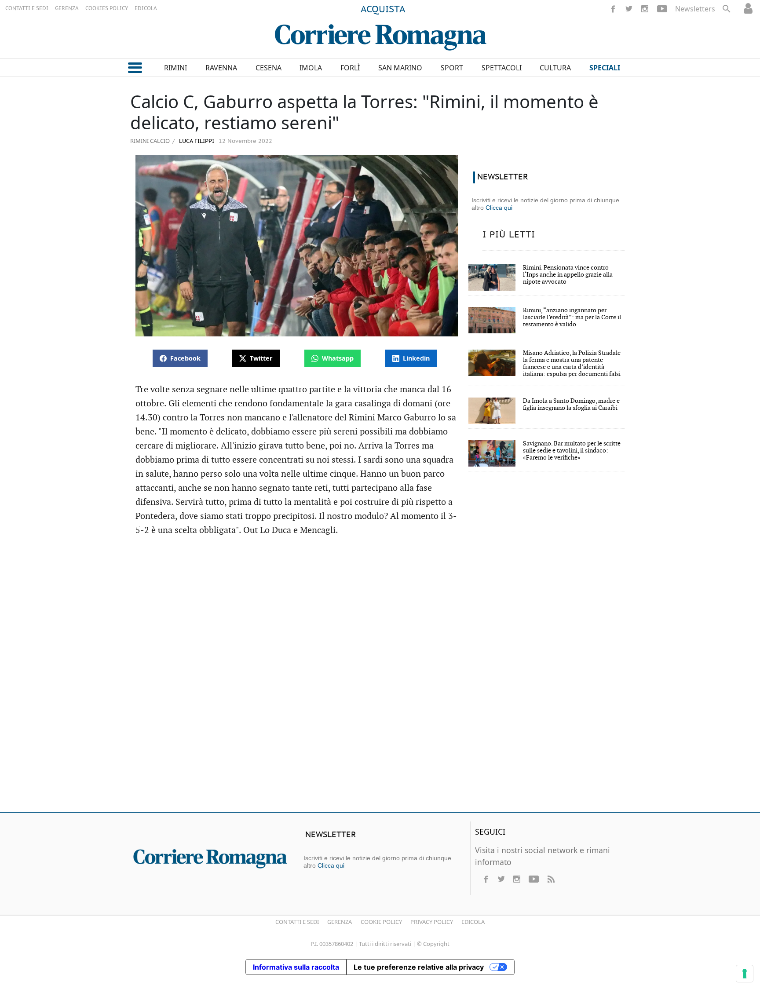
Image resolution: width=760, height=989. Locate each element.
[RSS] (550, 879)
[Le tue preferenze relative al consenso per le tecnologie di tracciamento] (744, 973)
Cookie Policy (381, 922)
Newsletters (695, 9)
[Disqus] (380, 678)
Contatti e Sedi (297, 922)
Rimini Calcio (150, 141)
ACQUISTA (383, 9)
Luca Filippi (195, 141)
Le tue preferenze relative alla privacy (419, 967)
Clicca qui (499, 207)
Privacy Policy (431, 922)
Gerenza (339, 922)
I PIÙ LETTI (508, 235)
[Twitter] (629, 8)
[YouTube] (662, 8)
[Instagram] (644, 8)
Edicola (473, 922)
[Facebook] (613, 8)
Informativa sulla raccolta (296, 967)
